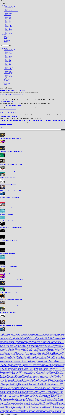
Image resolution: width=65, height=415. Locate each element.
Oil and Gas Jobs (4, 4)
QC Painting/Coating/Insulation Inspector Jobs (41, 396)
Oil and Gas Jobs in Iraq (7, 62)
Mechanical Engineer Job (45, 372)
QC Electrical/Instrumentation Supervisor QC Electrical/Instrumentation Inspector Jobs (37, 394)
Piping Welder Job (32, 387)
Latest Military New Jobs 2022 (34, 368)
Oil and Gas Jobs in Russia (7, 28)
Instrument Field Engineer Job (15, 360)
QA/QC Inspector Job (57, 393)
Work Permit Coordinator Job (56, 413)
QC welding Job (57, 396)
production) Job (32, 391)
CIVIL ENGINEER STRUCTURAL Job (48, 337)
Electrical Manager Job (25, 349)
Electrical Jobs (10, 349)
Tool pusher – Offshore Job (54, 411)
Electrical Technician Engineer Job (25, 350)
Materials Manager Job (53, 371)
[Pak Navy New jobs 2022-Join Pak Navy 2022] (2, 238)
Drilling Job (17, 345)
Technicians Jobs (51, 410)
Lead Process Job (36, 370)
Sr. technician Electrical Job (34, 408)
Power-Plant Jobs (19, 388)
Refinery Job (57, 399)
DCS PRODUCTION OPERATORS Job (58, 343)
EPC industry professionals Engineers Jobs (8, 184)
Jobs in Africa (2, 363)
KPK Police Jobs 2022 (16, 367)
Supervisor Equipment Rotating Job (25, 409)
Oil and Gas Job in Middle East (4, 381)
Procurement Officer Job (42, 390)
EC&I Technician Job (7, 347)
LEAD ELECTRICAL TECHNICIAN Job (53, 369)
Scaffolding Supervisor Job (5, 403)
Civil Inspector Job (9, 338)
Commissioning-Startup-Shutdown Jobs (5, 340)
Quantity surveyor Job (14, 398)
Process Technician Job (15, 390)
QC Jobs (55, 395)
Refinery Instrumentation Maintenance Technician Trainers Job (47, 399)
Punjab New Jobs (47, 392)
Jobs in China (29, 363)
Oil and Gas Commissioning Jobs (8, 7)
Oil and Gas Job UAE (12, 381)
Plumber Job (5, 388)
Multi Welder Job (36, 377)
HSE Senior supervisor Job (31, 356)
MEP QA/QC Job (19, 377)
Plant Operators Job (57, 387)
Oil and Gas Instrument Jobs (7, 9)
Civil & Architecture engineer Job (8, 337)
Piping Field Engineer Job (34, 386)
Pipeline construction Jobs (33, 385)
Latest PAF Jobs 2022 (7, 369)
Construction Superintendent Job (35, 341)
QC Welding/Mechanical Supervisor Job (26, 397)
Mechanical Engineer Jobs (53, 372)
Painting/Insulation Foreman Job (5, 383)
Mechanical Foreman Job (51, 374)
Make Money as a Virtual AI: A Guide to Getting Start (11, 164)
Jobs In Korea (59, 363)
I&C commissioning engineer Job (29, 358)
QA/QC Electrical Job (44, 393)
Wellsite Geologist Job (49, 413)
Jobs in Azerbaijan (11, 363)
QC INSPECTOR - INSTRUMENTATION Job (56, 394)
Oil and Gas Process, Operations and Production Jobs (11, 11)
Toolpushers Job (21, 412)
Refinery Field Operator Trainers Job (25, 399)
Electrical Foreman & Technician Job (36, 348)
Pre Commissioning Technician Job (11, 389)
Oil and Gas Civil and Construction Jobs (9, 6)
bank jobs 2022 (54, 335)
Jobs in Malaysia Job (14, 364)
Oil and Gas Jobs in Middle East (8, 66)
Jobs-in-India (16, 366)
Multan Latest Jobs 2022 (30, 377)
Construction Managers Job (27, 341)
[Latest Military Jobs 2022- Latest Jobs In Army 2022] (2, 264)
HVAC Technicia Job (28, 357)
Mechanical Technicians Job (48, 376)
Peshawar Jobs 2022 (39, 384)
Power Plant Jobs (6, 37)
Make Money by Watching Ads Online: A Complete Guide (10, 138)
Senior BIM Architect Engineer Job (14, 403)
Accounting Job (12, 334)
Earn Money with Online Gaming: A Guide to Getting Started (11, 151)
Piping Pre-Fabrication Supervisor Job (52, 386)
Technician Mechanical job (32, 410)
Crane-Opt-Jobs (6, 343)
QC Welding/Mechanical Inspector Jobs (15, 397)
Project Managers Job (50, 391)
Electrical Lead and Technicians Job (17, 349)
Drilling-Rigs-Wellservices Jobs (22, 346)
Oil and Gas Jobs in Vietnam (8, 33)
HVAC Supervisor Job (21, 357)
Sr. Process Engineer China (6, 124)
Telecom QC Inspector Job (14, 411)
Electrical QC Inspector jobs (60, 349)
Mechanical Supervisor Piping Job (13, 376)
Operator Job (21, 382)
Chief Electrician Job (36, 336)
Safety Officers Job (25, 402)
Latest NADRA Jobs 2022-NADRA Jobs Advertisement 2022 (11, 227)
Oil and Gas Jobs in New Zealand (8, 24)
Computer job (35, 340)
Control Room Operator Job (29, 342)
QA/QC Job (61, 393)
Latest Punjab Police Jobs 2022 (15, 369)
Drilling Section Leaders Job (47, 345)
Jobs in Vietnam (25, 365)
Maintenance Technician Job (4, 371)
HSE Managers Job (8, 356)
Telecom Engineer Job (57, 410)
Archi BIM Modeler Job (30, 334)
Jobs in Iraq (49, 363)
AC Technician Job (2, 334)
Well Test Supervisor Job (34, 413)
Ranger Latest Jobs (45, 398)
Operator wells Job (34, 382)
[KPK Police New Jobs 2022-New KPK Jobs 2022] (2, 245)
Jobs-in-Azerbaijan (47, 365)
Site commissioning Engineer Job (40, 407)
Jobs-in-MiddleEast (45, 366)
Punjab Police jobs (52, 392)
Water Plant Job (49, 412)
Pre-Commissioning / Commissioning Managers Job (23, 389)
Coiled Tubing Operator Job (52, 339)
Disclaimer (5, 42)
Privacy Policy (6, 41)
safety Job (16, 402)
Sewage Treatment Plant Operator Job (29, 406)
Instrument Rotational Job (3, 361)
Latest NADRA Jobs (42, 368)
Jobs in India (41, 363)
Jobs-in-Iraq (25, 366)
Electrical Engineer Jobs (12, 348)
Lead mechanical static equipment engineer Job (17, 370)
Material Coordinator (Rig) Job (46, 371)
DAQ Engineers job (22, 343)
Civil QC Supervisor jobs (24, 339)
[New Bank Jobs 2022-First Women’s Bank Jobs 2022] (2, 251)
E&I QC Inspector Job (52, 346)
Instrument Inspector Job (23, 360)
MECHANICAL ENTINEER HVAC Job (25, 374)
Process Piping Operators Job (8, 390)
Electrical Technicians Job (40, 350)
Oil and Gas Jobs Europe (23, 381)
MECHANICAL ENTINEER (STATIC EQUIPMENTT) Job (10, 374)
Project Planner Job (55, 391)
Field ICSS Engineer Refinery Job (17, 352)
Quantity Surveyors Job (20, 398)
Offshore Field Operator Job (8, 379)
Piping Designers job (3, 386)
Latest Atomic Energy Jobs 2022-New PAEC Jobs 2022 (10, 233)
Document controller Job (6, 344)
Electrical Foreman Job (45, 348)
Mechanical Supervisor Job (5, 376)
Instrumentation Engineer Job (32, 362)
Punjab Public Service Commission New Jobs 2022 (7, 393)
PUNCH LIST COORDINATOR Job (39, 392)
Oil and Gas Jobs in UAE (7, 31)
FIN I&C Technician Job (42, 354)
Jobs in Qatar (43, 364)
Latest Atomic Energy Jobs (9, 368)
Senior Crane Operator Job (58, 403)
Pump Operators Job (18, 392)
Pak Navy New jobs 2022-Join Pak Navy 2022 (8, 240)
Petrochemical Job (44, 384)
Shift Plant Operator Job (46, 406)
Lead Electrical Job (44, 369)
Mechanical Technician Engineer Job (31, 376)
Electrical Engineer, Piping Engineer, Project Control (12, 94)
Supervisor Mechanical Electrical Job (44, 409)
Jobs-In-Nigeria (56, 366)
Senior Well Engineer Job (20, 406)
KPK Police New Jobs (23, 367)
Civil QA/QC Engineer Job (10, 339)
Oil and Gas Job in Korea (61, 380)
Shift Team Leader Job (13, 407)
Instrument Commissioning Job (16, 359)
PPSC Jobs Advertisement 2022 (26, 388)
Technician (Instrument (14, 410)
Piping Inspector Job (41, 386)
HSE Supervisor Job (38, 356)
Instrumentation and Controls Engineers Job (53, 361)
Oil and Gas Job (33, 380)
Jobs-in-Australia (41, 365)
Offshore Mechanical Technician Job (36, 379)
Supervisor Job (32, 409)
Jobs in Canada (25, 363)
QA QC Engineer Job (31, 393)
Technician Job (26, 410)
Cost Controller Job (53, 342)
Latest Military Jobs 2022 (26, 368)
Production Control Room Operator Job (51, 390)
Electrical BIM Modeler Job (42, 347)
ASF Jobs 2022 (60, 334)
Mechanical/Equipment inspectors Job (5, 377)
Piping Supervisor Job (20, 387)
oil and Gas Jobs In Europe (38, 381)
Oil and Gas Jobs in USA (7, 32)
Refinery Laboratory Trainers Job (4, 400)
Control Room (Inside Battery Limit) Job (11, 342)
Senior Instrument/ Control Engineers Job (43, 404)
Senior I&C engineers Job (25, 404)
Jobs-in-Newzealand (50, 366)
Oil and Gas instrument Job (18, 380)
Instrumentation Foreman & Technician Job (51, 362)
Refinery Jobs (5, 38)
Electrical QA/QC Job (53, 349)
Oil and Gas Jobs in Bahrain (7, 14)
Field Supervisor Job (18, 354)
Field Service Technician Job (54, 353)
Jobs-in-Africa (33, 365)
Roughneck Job (7, 402)
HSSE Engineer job (50, 356)
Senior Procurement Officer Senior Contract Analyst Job (13, 405)
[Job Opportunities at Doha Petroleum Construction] (2, 195)
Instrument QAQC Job (61, 360)
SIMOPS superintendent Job (25, 407)
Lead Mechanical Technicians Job (28, 370)
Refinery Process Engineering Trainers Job (32, 400)
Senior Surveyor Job (14, 406)
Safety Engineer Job (12, 402)
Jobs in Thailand (12, 365)
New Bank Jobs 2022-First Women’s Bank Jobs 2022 (9, 253)
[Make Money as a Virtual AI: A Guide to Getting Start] (2, 162)
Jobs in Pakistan (39, 364)
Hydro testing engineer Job (21, 358)
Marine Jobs (22, 371)
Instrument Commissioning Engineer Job (5, 359)
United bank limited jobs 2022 (35, 412)
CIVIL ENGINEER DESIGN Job (26, 337)
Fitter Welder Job (57, 354)
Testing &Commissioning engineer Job (44, 411)
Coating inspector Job (37, 339)
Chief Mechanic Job (47, 336)
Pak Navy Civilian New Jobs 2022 (50, 383)
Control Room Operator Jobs (38, 342)
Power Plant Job (9, 388)
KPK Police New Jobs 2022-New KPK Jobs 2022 (9, 246)
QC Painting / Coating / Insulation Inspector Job (27, 396)
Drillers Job (58, 344)
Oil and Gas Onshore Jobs (7, 35)
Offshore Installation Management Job (18, 379)
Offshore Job (25, 379)
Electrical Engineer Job (6, 348)
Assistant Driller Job (9, 335)
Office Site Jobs (2, 379)
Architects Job (44, 334)
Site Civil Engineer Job (32, 407)
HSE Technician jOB (44, 356)
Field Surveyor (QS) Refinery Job (26, 354)
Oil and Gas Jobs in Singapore (8, 30)
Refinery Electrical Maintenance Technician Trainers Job (11, 399)
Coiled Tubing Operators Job (60, 339)
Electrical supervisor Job (16, 350)
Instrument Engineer (59, 359)
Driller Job (55, 344)
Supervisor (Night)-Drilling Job (15, 409)
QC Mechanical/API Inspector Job (6, 396)
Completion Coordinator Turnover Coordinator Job (18, 340)
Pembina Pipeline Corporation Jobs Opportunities (9, 171)
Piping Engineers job (28, 386)
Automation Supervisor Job (40, 335)
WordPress (13, 414)
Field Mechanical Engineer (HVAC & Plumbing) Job (45, 352)
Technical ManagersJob (7, 410)
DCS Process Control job (48, 343)
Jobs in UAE (17, 365)
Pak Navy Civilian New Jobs (41, 383)
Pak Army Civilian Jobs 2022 (14, 383)
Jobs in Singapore (7, 365)
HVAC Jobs (9, 357)
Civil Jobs (44, 338)
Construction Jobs (55, 340)
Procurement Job (31, 390)
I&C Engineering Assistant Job (44, 358)
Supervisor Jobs (36, 409)
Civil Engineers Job (56, 337)
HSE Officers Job (18, 356)
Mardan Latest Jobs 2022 (17, 371)
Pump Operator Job (12, 392)
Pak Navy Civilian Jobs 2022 (33, 383)
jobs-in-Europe (12, 366)
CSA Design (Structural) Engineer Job (13, 343)
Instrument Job (29, 360)
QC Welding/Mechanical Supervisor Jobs (38, 397)
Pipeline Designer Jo (40, 385)
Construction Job (50, 340)
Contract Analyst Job (3, 342)
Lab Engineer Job (36, 367)
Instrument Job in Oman (34, 360)
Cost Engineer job (58, 342)
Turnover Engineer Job (26, 412)
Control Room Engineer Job (21, 342)
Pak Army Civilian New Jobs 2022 (24, 383)
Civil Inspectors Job (15, 338)
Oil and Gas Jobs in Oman (7, 25)
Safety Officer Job (20, 402)
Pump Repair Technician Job (25, 392)
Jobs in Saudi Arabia (48, 364)
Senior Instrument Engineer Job (33, 404)
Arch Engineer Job (24, 334)
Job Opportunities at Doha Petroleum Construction (9, 197)
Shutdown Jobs (18, 407)
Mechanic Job (59, 371)
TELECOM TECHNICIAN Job (23, 411)
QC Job (53, 395)
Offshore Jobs (29, 379)
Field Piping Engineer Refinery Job (14, 353)
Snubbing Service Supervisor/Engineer (9, 112)
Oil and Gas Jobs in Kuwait (7, 22)
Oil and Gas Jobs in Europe (7, 17)
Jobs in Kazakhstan (54, 363)
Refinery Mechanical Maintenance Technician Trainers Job (17, 400)
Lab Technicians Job (42, 367)
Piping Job (45, 386)
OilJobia (1, 1)
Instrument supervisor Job (11, 361)
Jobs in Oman (35, 364)
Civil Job (32, 338)
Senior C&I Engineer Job (22, 403)
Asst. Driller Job (26, 335)
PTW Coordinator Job (6, 392)
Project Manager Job (43, 391)
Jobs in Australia (6, 363)
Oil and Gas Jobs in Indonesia (8, 19)
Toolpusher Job (16, 412)
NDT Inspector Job (47, 377)
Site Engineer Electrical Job (57, 407)
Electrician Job (60, 350)
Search (1, 128)
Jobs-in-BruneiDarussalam (58, 365)
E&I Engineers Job (40, 346)
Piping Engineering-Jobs (21, 386)
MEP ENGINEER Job (14, 377)
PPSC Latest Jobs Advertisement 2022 (52, 388)
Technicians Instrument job (40, 410)
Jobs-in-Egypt (8, 366)
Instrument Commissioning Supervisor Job (26, 359)
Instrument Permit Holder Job (53, 360)
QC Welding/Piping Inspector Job (49, 397)
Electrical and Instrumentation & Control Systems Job (17, 347)
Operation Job (10, 382)
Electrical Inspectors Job (58, 348)
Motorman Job (24, 377)
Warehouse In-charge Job (43, 412)
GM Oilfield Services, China (6, 101)
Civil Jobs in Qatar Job (49, 338)
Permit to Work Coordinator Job (31, 384)
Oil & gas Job (44, 379)
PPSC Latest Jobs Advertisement (42, 388)
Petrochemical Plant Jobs (7, 36)
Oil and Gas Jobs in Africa (7, 12)
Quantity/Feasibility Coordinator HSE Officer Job (31, 398)
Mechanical (62, 371)
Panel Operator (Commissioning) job (15, 384)
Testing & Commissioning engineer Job (33, 411)
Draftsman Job (19, 344)
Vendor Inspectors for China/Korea (8, 109)
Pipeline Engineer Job (46, 385)
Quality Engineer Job (7, 398)
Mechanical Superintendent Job (40, 375)
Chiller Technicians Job (53, 336)
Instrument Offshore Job (45, 360)
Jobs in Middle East (19, 364)
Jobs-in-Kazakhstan (30, 366)
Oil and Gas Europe (11, 380)
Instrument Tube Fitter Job (43, 361)
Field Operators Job (6, 353)
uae (30, 412)
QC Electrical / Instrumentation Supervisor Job (18, 394)
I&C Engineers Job (51, 358)
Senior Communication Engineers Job (49, 403)
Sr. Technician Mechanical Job (42, 408)
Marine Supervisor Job (28, 371)
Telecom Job (9, 411)
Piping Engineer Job (9, 386)
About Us (3, 39)
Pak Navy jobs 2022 (58, 383)
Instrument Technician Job (28, 361)
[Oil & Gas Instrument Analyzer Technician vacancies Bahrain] (2, 323)
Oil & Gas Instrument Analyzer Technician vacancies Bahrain (11, 190)
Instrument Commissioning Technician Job (38, 359)
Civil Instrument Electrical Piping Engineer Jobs (24, 338)
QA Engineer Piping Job (24, 393)
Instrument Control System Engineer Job (50, 359)
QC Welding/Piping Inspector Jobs (58, 397)
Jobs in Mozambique (25, 364)
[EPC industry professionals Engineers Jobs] (2, 182)
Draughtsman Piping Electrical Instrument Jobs (33, 344)
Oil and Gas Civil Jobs (55, 379)
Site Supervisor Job (21, 408)
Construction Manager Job (19, 341)
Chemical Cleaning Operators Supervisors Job (10, 336)
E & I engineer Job (29, 346)
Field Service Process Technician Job (44, 353)
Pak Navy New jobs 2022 (6, 384)
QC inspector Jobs (26, 395)
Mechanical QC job (11, 375)
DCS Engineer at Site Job (28, 343)
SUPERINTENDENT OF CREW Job (5, 409)
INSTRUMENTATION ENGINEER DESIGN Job (20, 362)
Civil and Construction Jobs (17, 337)
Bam (16, 414)
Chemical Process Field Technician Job (22, 336)
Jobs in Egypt (33, 363)
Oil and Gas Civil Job (49, 379)
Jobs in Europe (37, 363)
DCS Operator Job (35, 343)
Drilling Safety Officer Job (39, 345)
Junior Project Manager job (4, 367)
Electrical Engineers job (19, 348)
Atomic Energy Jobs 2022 (32, 335)
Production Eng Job (60, 390)
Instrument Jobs (40, 360)
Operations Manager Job (15, 382)
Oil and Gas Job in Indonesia (47, 380)
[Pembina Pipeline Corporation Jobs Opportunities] (2, 169)
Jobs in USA (20, 365)
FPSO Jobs (61, 354)
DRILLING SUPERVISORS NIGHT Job (11, 346)
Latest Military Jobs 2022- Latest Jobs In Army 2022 (9, 266)
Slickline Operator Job (27, 408)
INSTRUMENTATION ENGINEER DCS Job (6, 362)
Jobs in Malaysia (8, 364)
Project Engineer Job (37, 391)
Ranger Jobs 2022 (40, 398)
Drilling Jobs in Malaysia (32, 345)
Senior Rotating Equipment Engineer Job (43, 405)
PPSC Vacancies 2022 (3, 389)
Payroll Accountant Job (24, 384)
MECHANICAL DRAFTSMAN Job (26, 372)
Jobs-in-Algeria (37, 365)
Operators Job (40, 382)
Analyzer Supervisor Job (18, 334)
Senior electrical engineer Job (8, 404)
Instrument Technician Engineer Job (20, 361)
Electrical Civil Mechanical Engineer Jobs (52, 347)
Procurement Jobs (36, 390)
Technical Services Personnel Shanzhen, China (10, 105)
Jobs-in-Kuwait (35, 366)
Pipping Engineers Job (38, 387)
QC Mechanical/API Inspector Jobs (16, 396)
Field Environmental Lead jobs (8, 352)
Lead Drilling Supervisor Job (29, 369)
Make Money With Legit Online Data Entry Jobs (9, 292)
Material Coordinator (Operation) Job (36, 371)
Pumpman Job (32, 392)
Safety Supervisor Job (32, 402)
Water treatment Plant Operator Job (56, 412)
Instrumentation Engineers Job (41, 362)
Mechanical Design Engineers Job (16, 372)
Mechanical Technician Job (40, 376)
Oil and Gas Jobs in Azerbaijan (8, 13)
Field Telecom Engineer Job (35, 354)
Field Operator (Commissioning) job (58, 352)
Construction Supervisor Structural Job (57, 341)
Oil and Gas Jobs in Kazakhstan (8, 20)
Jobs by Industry (4, 34)
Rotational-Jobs (2, 402)
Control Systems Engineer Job (46, 342)
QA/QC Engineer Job (50, 393)
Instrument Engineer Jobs (7, 360)
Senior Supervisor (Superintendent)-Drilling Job (56, 405)
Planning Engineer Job (46, 387)
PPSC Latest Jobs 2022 (34, 388)
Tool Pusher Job (7, 412)
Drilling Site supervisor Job (55, 345)
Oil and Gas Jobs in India (7, 18)
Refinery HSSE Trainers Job (34, 399)
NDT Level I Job (52, 377)
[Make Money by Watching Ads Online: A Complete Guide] (2, 136)
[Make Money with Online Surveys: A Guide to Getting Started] (2, 143)
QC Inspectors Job (49, 395)
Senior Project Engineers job (34, 405)
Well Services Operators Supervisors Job (18, 413)
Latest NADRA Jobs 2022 (48, 368)
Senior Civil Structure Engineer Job (38, 403)
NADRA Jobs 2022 (41, 377)
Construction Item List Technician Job (42, 340)
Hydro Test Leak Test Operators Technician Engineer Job (9, 358)
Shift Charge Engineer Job (39, 406)
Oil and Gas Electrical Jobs (7, 8)
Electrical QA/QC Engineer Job (45, 349)
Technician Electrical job (20, 410)
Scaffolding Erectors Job (51, 402)
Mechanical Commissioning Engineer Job (6, 372)
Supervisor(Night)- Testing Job (54, 409)
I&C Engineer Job (37, 358)
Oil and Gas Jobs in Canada (7, 15)
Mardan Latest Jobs (11, 371)
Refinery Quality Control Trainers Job (55, 400)
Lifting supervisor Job (49, 370)
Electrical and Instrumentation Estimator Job (31, 347)
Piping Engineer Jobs (15, 386)
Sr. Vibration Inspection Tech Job (51, 408)
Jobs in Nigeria (31, 364)
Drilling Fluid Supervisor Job (11, 345)
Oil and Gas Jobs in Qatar (7, 27)
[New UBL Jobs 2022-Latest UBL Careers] (2, 212)
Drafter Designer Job (14, 344)
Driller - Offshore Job (43, 344)
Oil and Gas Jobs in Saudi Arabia (8, 29)
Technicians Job (46, 410)
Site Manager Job (3, 408)
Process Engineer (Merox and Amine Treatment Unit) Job (39, 389)
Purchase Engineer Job (18, 393)
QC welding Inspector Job (51, 396)
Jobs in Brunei (21, 363)
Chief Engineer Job (42, 336)
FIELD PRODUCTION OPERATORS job (26, 353)
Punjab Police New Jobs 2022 (59, 392)
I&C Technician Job (57, 358)
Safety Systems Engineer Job (39, 402)
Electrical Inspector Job (51, 348)
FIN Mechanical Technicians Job (50, 354)
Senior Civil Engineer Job (29, 403)
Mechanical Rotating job (17, 375)
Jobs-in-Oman (60, 366)
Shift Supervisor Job (7, 407)
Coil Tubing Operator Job (44, 339)
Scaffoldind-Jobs (45, 402)
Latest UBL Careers (22, 369)
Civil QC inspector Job (18, 339)
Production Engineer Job (3, 391)
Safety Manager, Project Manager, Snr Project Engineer (13, 90)
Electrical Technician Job (33, 350)
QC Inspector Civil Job (16, 395)
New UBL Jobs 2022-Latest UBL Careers (7, 214)
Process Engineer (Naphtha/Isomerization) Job (53, 389)
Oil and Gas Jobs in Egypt (7, 16)
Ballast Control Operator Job (48, 335)
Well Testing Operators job (42, 413)
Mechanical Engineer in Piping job (37, 372)
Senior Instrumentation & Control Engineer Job (56, 404)
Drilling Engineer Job (4, 345)
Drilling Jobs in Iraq (25, 345)
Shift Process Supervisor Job (54, 406)
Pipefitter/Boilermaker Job (25, 385)
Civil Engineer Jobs (39, 337)
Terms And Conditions (7, 40)
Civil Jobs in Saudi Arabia (56, 338)
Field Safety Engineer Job (35, 353)
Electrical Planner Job (38, 349)
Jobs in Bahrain (16, 363)
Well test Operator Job (28, 413)
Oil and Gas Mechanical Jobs (8, 10)
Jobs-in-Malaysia (39, 366)
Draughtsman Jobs (24, 344)
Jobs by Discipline (4, 5)
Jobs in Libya (4, 364)
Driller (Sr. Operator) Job (50, 344)
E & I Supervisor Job (35, 346)
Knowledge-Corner (10, 367)
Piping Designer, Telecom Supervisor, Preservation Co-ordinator (14, 97)
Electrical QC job (2, 350)
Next (1, 127)
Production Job (9, 391)
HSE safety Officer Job (24, 356)
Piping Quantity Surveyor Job (13, 387)
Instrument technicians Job (36, 361)
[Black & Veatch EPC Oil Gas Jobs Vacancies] (2, 310)
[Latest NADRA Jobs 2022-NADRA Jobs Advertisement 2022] (2, 225)
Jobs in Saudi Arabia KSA (55, 364)
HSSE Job (54, 356)
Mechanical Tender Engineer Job (56, 376)
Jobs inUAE (29, 365)
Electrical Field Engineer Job (27, 348)
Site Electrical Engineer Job (49, 407)
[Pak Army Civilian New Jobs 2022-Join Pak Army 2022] (2, 258)
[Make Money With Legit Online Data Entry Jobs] (2, 156)
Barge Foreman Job (59, 335)
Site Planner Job (8, 408)
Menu (1, 46)
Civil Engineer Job (33, 337)
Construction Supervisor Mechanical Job (46, 341)
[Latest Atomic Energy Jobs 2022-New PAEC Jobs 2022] (2, 232)
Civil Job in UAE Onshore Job (38, 338)
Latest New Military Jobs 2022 (56, 368)
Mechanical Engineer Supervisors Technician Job (33, 373)
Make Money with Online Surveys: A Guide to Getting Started (11, 144)
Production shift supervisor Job (25, 391)
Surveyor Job (60, 409)
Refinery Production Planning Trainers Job (44, 400)
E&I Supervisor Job (58, 346)
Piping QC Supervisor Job (4, 387)
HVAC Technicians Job (40, 357)
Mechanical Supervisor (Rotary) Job (50, 375)
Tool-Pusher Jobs (11, 412)
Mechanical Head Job (58, 374)
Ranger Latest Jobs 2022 (52, 398)
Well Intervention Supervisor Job (8, 413)
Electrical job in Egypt (4, 349)
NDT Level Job (57, 377)
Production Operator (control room (16, 391)
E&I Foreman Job (46, 346)
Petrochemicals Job (2, 385)
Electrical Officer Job (31, 349)
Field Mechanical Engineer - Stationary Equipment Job (30, 352)
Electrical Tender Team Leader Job (49, 350)
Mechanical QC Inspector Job (4, 375)
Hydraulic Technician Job (47, 357)
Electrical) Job (56, 350)
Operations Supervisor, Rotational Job (8, 116)
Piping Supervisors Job (26, 387)
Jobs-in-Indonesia (21, 366)
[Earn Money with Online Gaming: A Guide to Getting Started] (2, 149)
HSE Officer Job (13, 356)
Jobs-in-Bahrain (52, 365)
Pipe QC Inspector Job (19, 385)
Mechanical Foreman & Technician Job (42, 374)
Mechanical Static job (33, 375)
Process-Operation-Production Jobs (24, 390)
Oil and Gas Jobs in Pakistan (8, 26)
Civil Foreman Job (4, 338)
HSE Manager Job (2, 356)
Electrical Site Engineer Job (9, 350)
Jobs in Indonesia (45, 363)
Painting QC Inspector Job (55, 382)
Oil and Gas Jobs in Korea (7, 21)
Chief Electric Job (30, 336)
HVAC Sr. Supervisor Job (14, 357)
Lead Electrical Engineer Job (38, 369)
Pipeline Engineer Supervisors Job (54, 385)
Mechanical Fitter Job (34, 374)
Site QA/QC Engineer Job (14, 408)
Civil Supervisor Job (31, 339)
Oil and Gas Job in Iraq (54, 380)
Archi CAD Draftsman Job (37, 334)
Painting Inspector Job (48, 382)
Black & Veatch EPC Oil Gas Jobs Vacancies (8, 177)
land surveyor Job (55, 367)
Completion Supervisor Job (29, 340)
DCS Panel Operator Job (41, 343)
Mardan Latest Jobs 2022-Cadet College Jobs (8, 220)
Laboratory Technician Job (49, 367)
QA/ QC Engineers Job (37, 393)
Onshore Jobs (6, 382)
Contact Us (5, 85)
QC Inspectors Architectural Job (41, 395)
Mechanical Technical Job (22, 376)
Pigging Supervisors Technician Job (11, 385)
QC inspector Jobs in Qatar (33, 395)
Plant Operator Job (51, 387)
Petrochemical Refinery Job (58, 384)
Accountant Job (8, 334)
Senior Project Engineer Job (25, 405)
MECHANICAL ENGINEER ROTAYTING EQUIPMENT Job (16, 373)
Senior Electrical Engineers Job (17, 404)
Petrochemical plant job (51, 384)
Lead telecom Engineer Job (42, 370)
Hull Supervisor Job (59, 356)
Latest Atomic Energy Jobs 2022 (18, 368)
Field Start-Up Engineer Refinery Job (10, 354)
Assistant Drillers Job (15, 335)
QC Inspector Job (21, 395)
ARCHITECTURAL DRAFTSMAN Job (52, 334)
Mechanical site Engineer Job (25, 375)
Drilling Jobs (21, 345)
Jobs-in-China (4, 366)
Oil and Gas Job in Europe (39, 380)
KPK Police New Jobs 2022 (30, 367)
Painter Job (43, 382)
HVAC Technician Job (34, 357)
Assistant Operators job (21, 335)
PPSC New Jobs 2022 (61, 388)
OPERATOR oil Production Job (27, 382)
